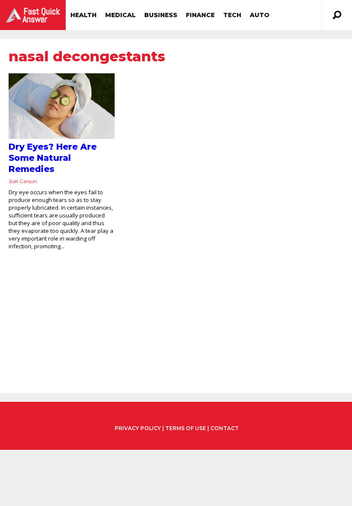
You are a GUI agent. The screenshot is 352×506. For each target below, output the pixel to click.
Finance (200, 15)
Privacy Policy (138, 428)
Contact (224, 428)
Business (160, 15)
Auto (260, 15)
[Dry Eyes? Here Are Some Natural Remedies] (62, 106)
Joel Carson (23, 181)
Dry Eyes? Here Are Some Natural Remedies (53, 158)
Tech (232, 15)
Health (83, 15)
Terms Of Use (185, 428)
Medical (120, 15)
